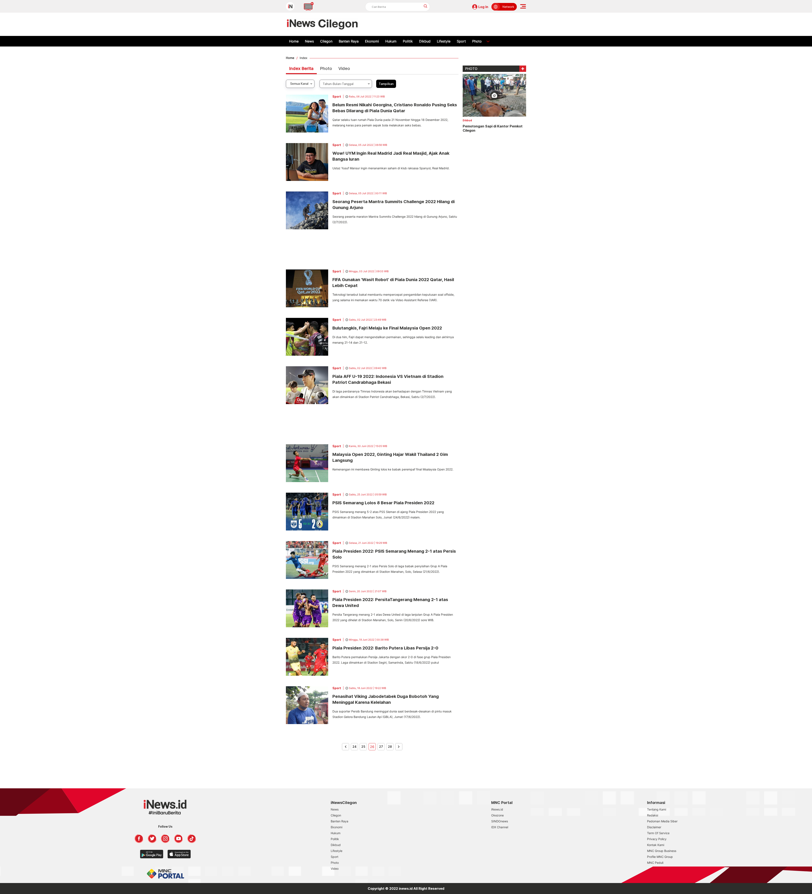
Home (294, 41)
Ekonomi (372, 41)
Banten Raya (349, 41)
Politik (408, 41)
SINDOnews (499, 821)
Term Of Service (658, 833)
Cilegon (326, 41)
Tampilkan (386, 84)
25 (363, 746)
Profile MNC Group (660, 856)
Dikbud (425, 41)
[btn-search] (425, 6)
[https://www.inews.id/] (322, 24)
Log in (483, 7)
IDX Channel (499, 827)
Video (344, 68)
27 (381, 746)
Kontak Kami (655, 845)
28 (390, 746)
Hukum (390, 41)
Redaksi (652, 815)
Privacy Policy (657, 839)
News (309, 41)
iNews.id (497, 809)
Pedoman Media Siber (662, 821)
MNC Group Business (661, 851)
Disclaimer (654, 827)
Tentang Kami (656, 809)
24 (355, 746)
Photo (477, 41)
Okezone (497, 815)
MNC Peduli (655, 862)
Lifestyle (443, 41)
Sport (461, 41)
